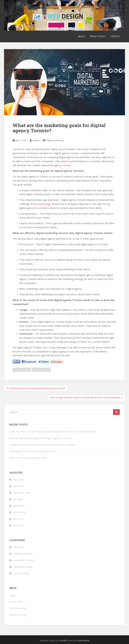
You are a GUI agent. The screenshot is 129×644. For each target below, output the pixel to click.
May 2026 (18, 479)
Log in (12, 595)
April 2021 (18, 486)
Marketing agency (41, 369)
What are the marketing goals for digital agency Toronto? (40, 438)
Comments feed (18, 608)
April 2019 (18, 525)
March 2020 (19, 512)
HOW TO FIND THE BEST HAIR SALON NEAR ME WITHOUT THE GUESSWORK (52, 431)
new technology (42, 204)
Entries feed (15, 601)
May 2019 (18, 518)
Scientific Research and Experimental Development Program (42, 444)
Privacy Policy (97, 36)
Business (18, 547)
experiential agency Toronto (56, 165)
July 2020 (18, 499)
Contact (115, 36)
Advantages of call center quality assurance (32, 451)
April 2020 (18, 505)
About (81, 36)
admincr (36, 140)
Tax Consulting (22, 573)
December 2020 (21, 492)
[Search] (116, 412)
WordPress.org (17, 614)
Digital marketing (54, 140)
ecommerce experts (24, 560)
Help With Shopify (23, 566)
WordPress (84, 640)
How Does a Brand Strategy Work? (28, 457)
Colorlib (63, 640)
